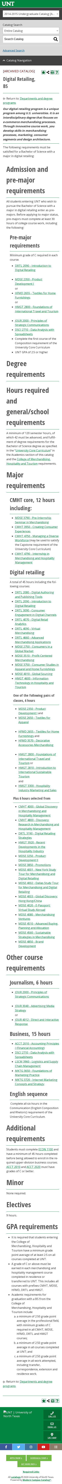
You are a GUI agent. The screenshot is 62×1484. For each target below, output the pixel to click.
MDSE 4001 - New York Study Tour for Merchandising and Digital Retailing (37, 874)
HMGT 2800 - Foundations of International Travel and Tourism (37, 758)
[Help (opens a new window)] (57, 72)
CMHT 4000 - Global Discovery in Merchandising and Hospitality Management (38, 811)
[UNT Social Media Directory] (56, 1447)
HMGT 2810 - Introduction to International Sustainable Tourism (37, 772)
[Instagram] (31, 1447)
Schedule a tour (38, 1458)
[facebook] (6, 1447)
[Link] (8, 4)
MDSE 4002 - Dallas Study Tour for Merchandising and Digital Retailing (38, 887)
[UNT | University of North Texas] (20, 1414)
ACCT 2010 (13, 1167)
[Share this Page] (48, 72)
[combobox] (31, 13)
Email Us (49, 1425)
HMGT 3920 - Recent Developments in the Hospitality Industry (31, 847)
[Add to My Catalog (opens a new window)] (43, 72)
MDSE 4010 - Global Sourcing (34, 674)
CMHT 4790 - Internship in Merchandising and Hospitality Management (34, 558)
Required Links (31, 1471)
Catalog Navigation (19, 60)
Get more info (28, 1464)
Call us (49, 1414)
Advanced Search (13, 50)
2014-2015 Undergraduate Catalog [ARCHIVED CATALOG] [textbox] (31, 14)
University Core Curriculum (33, 450)
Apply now (15, 1458)
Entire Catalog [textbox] (13, 31)
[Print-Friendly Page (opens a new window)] (52, 72)
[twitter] (18, 1447)
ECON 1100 (45, 1149)
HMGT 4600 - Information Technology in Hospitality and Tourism (34, 683)
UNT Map (52, 1437)
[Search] (55, 39)
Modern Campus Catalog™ (37, 1480)
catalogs (16, 1477)
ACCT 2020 (33, 1167)
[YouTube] (43, 1447)
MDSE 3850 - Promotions (34, 865)
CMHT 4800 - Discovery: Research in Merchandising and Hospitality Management (38, 824)
